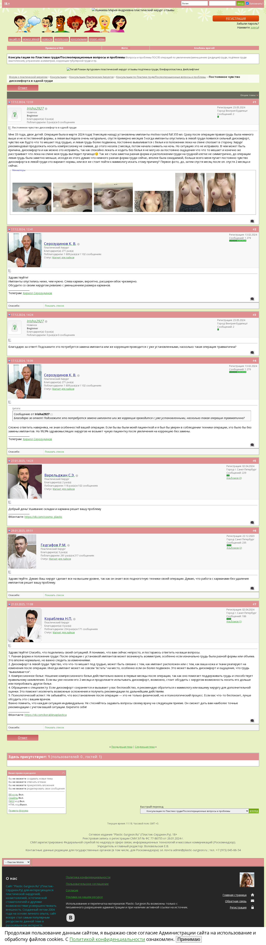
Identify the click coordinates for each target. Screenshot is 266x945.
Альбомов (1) (234, 621)
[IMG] (11, 801)
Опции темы (248, 95)
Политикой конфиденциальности (107, 939)
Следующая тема (145, 746)
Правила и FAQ (54, 47)
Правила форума (18, 810)
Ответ (22, 88)
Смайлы (13, 798)
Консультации (79, 39)
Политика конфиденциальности (88, 877)
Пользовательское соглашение (87, 884)
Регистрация (236, 18)
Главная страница (235, 895)
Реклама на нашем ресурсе (84, 897)
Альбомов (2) (234, 478)
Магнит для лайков (63, 257)
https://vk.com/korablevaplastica (46, 715)
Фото (124, 47)
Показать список (54, 305)
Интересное (61, 39)
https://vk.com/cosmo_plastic (43, 517)
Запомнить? (256, 3)
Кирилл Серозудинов (37, 293)
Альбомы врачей (204, 47)
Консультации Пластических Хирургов (91, 77)
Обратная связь (236, 901)
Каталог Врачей (31, 39)
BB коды (13, 794)
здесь (254, 27)
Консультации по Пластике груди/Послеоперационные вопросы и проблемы (161, 77)
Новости (47, 39)
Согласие (72, 890)
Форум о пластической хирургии (28, 77)
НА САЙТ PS (14, 39)
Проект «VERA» (97, 39)
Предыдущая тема (121, 746)
